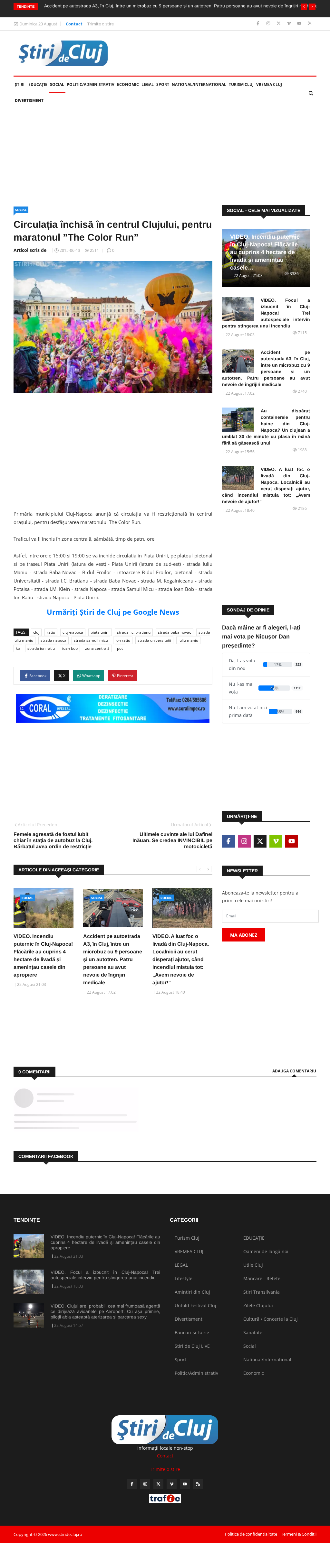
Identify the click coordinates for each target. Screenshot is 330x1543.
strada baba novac (174, 632)
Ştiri (19, 84)
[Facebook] (258, 24)
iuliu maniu (188, 640)
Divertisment (29, 100)
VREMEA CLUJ (269, 84)
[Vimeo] (289, 24)
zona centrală (97, 648)
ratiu (51, 632)
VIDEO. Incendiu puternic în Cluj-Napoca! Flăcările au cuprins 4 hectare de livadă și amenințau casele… (265, 252)
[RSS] (309, 24)
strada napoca (53, 640)
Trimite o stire (100, 24)
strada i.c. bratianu (133, 632)
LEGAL (147, 84)
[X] (279, 24)
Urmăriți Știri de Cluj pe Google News (113, 612)
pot (120, 648)
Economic (128, 84)
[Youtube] (300, 24)
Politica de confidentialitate (251, 1534)
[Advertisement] (165, 158)
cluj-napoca (73, 632)
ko (18, 648)
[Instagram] (269, 24)
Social (57, 84)
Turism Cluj (241, 84)
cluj (36, 632)
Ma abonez (243, 935)
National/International (199, 84)
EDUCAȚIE (38, 84)
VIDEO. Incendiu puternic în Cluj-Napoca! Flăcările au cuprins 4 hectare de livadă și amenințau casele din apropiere (105, 1242)
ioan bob (70, 648)
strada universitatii (154, 640)
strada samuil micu (91, 640)
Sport (162, 84)
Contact (74, 24)
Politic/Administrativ (90, 84)
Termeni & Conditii (298, 1534)
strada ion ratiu (41, 648)
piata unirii (100, 632)
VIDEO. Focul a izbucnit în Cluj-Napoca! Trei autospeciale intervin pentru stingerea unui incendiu (266, 313)
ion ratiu (122, 640)
